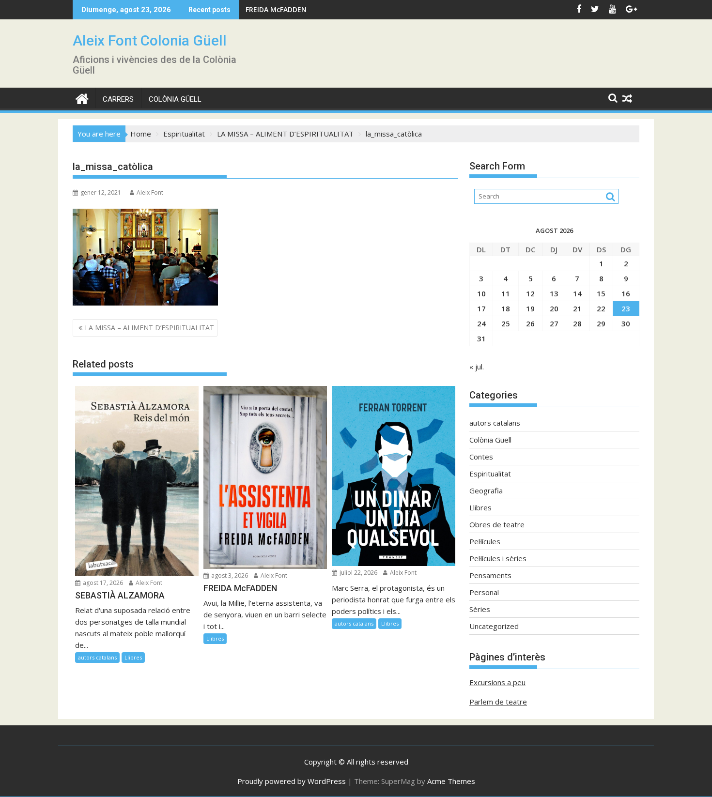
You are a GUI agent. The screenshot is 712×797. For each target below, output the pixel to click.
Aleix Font (150, 192)
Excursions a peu (497, 682)
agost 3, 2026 (229, 575)
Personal (484, 592)
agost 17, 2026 (102, 583)
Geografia (486, 490)
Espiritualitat (490, 473)
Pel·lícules (484, 541)
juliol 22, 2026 (357, 572)
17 (481, 308)
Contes (481, 456)
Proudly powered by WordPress (291, 781)
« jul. (476, 366)
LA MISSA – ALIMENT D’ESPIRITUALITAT (149, 327)
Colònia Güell (175, 99)
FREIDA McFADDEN (276, 9)
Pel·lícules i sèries (497, 558)
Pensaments (490, 575)
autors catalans (97, 657)
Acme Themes (451, 781)
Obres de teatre (497, 524)
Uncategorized (494, 626)
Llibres (133, 657)
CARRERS (118, 99)
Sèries (479, 609)
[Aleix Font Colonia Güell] (82, 97)
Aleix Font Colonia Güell (150, 40)
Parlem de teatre (498, 701)
